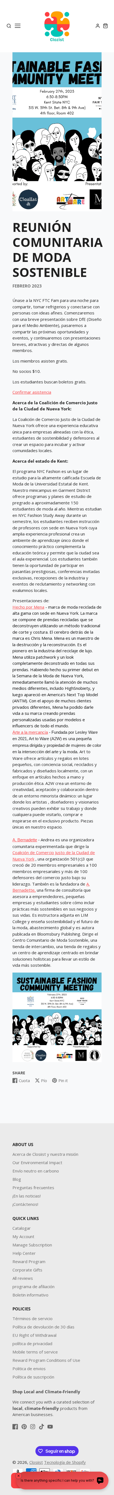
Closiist (36, 1462)
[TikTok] (41, 1426)
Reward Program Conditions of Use (46, 1360)
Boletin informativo (30, 1295)
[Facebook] (15, 1426)
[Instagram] (32, 1426)
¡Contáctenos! (25, 1204)
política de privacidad (32, 1343)
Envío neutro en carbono (35, 1171)
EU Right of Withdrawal (34, 1335)
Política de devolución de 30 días (43, 1327)
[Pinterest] (24, 1426)
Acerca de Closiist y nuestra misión (45, 1154)
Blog (16, 1179)
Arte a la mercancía (30, 732)
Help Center (24, 1253)
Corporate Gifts (27, 1270)
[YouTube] (50, 1426)
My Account (23, 1236)
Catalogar (21, 1228)
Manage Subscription (32, 1245)
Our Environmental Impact (37, 1162)
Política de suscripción (33, 1377)
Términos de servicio (32, 1318)
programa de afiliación (33, 1286)
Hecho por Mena (28, 607)
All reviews (22, 1278)
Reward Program (28, 1261)
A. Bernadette (24, 839)
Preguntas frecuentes (33, 1187)
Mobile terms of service (35, 1352)
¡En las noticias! (26, 1196)
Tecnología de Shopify (65, 1462)
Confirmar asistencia (31, 392)
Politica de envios (29, 1368)
